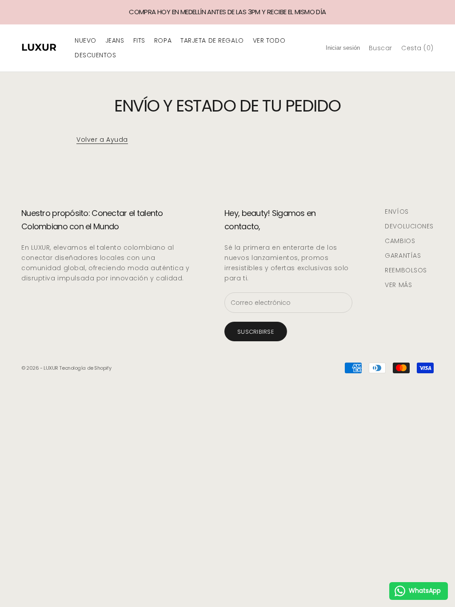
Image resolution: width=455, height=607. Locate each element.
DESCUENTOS (95, 55)
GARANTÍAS (403, 255)
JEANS (114, 40)
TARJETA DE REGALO (212, 40)
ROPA (163, 40)
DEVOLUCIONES (409, 226)
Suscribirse (255, 331)
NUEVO (85, 40)
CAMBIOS (400, 240)
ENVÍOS (396, 211)
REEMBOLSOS (406, 270)
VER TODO (269, 40)
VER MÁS (398, 284)
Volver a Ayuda (102, 139)
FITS (139, 40)
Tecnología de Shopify (85, 367)
